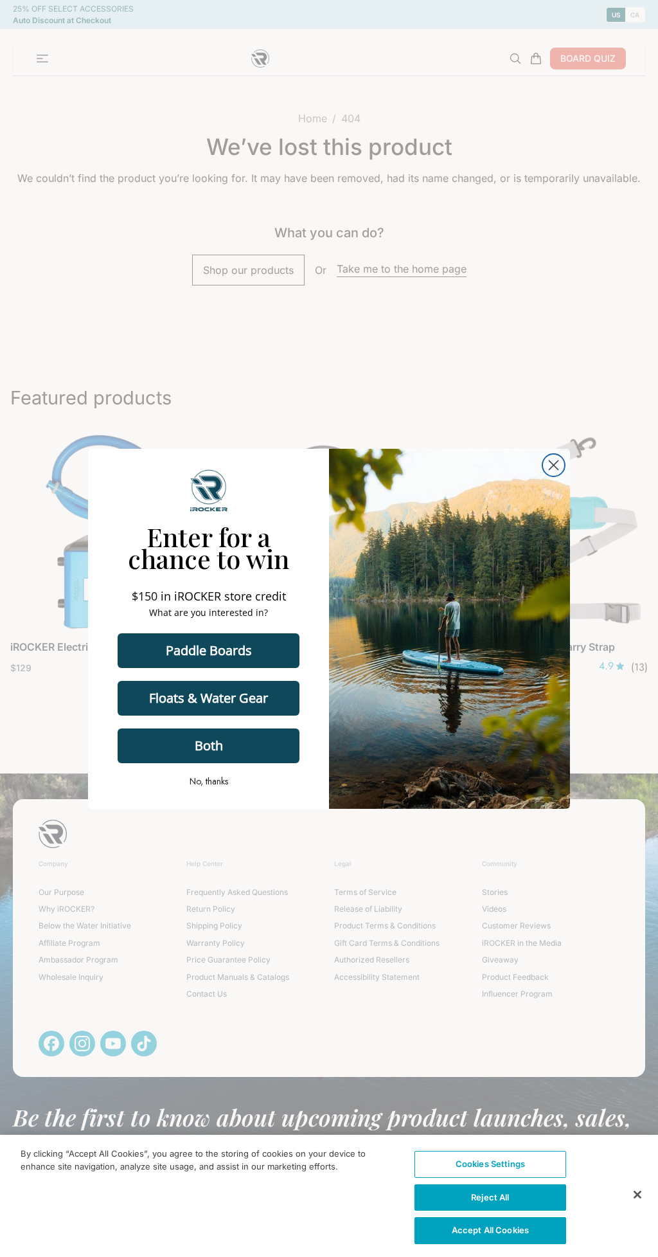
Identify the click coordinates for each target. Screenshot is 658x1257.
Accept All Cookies (490, 1230)
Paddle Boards (209, 650)
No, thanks (209, 781)
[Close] (637, 1194)
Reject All (490, 1197)
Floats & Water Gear (208, 698)
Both (209, 745)
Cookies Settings (490, 1164)
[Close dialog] (553, 465)
